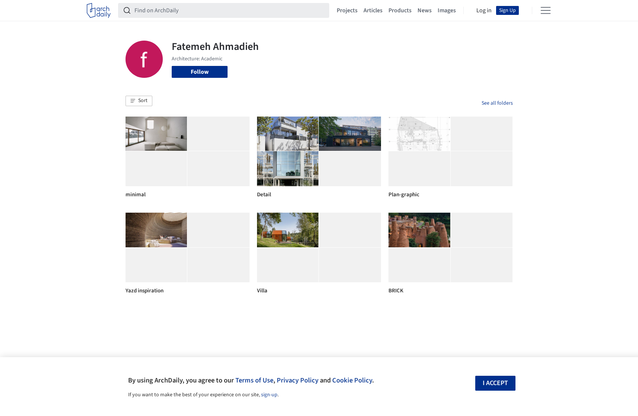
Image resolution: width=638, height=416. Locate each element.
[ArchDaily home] (99, 10)
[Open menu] (546, 10)
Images (447, 10)
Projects (347, 10)
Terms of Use (254, 380)
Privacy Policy (297, 380)
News (425, 10)
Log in (484, 10)
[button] (139, 101)
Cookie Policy (352, 380)
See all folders (497, 103)
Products (400, 10)
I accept (495, 383)
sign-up (269, 394)
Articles (373, 10)
